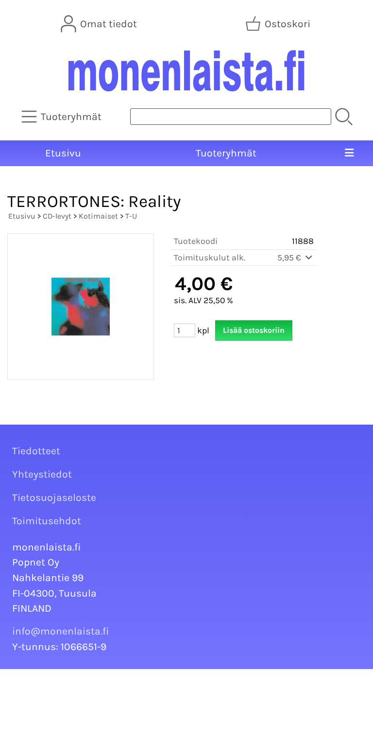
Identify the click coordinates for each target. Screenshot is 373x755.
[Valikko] (349, 153)
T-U (131, 216)
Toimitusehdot (46, 521)
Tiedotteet (36, 451)
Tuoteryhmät (226, 153)
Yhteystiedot (42, 474)
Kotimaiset (98, 216)
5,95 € (290, 257)
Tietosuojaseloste (54, 497)
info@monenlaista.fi (60, 631)
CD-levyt (57, 216)
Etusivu (63, 153)
